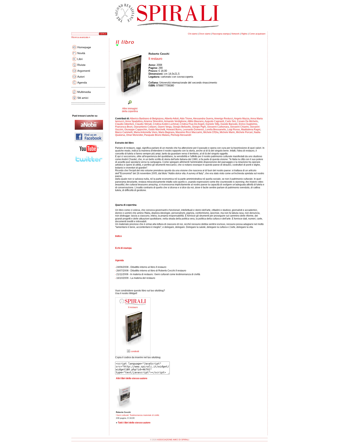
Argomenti (83, 70)
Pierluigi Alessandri (181, 135)
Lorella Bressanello (215, 129)
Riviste (81, 64)
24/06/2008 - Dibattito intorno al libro (141, 267)
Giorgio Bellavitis (182, 126)
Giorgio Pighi (199, 126)
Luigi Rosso (233, 129)
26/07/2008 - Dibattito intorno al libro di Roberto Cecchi (151, 270)
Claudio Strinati (143, 124)
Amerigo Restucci (223, 118)
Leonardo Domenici (193, 129)
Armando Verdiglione (175, 121)
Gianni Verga (165, 126)
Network (235, 34)
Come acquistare (257, 34)
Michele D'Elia (211, 132)
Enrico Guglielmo (248, 124)
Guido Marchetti (156, 129)
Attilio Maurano (196, 121)
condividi (134, 351)
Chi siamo (192, 34)
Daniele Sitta (212, 124)
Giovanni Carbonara (218, 126)
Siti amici (82, 97)
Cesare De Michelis (247, 121)
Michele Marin (227, 132)
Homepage (84, 47)
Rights (244, 34)
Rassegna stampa (221, 34)
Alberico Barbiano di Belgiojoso (147, 118)
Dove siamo (205, 34)
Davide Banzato (229, 124)
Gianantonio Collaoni (145, 126)
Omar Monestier (134, 135)
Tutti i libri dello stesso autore (134, 422)
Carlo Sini (230, 121)
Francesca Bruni (124, 126)
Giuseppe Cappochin (135, 129)
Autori (81, 76)
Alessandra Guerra (203, 118)
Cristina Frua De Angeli (192, 124)
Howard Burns (174, 129)
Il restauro (133, 307)
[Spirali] (133, 305)
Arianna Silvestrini (153, 121)
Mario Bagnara (166, 132)
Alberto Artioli (172, 118)
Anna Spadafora (134, 121)
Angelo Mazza (241, 118)
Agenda (82, 82)
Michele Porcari (244, 132)
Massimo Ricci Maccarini (189, 132)
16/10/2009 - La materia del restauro (135, 278)
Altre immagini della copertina (130, 110)
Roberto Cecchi (159, 53)
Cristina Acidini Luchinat (166, 124)
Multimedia (84, 91)
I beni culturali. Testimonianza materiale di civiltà (137, 415)
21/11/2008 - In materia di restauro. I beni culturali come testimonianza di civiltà (158, 274)
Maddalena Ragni (250, 129)
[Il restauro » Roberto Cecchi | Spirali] (133, 347)
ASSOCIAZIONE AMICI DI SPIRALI (173, 440)
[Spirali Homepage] (169, 30)
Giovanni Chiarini (239, 126)
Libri (80, 59)
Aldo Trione (186, 118)
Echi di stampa (123, 248)
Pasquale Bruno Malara (157, 135)
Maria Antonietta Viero (145, 132)
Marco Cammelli (124, 132)
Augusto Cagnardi (214, 121)
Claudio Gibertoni (124, 124)
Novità (81, 53)
